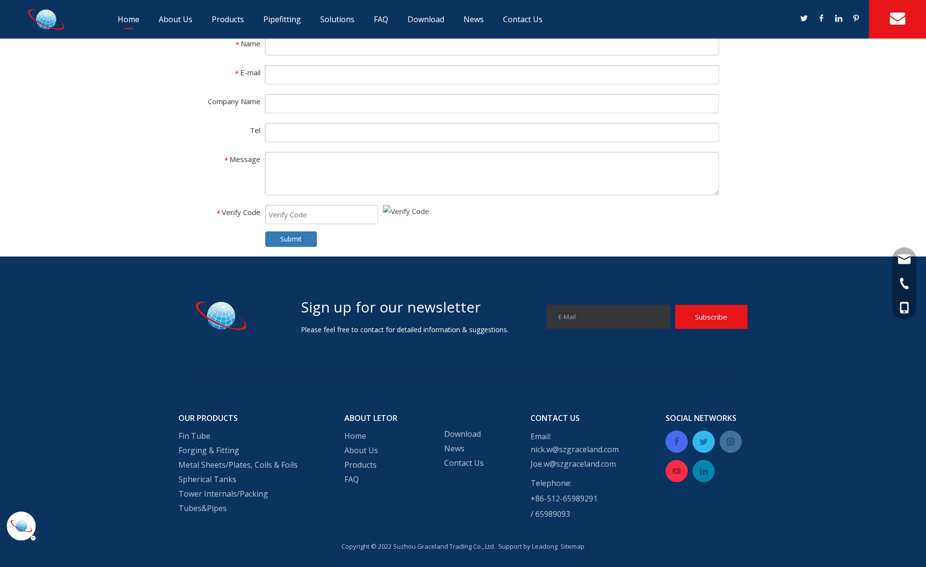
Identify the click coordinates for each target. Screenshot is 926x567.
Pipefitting (282, 19)
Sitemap (572, 546)
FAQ (381, 19)
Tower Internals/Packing (223, 493)
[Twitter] (804, 19)
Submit (291, 238)
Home (128, 19)
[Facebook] (822, 19)
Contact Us (523, 19)
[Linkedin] (839, 19)
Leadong (545, 546)
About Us (175, 19)
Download (426, 19)
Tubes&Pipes (202, 508)
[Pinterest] (855, 19)
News (473, 19)
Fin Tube (194, 436)
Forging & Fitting (208, 450)
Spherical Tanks (207, 479)
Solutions (337, 19)
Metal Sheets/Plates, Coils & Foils (238, 464)
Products (228, 19)
